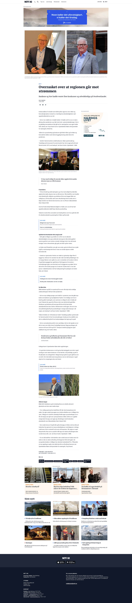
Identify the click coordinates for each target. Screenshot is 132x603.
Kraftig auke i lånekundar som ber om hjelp (51, 281)
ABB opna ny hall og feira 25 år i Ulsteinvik (66, 543)
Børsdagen (29, 543)
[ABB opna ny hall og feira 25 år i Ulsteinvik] (66, 532)
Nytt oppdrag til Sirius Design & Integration (91, 544)
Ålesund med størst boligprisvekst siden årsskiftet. (51, 224)
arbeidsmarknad (49, 461)
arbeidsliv (80, 461)
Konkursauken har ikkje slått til (48, 366)
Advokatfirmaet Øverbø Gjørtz (62, 493)
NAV (71, 461)
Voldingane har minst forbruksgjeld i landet (51, 278)
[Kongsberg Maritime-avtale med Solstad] (94, 508)
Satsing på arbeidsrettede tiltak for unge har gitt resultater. (52, 229)
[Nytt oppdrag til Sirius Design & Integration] (94, 532)
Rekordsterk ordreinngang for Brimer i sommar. (64, 521)
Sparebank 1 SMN (65, 461)
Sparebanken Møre (87, 493)
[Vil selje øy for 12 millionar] (38, 508)
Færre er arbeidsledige (46, 227)
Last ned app (49, 1)
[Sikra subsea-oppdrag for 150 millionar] (66, 508)
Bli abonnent (56, 1)
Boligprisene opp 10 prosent (47, 223)
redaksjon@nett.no (33, 594)
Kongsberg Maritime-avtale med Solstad (94, 518)
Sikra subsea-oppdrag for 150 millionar (65, 518)
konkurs (75, 461)
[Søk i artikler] (38, 2)
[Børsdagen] (38, 532)
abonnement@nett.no (35, 596)
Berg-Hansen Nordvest (32, 493)
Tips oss (42, 1)
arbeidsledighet (58, 461)
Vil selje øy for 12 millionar (33, 518)
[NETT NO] (29, 2)
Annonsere (63, 1)
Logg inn (99, 1)
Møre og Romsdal (41, 461)
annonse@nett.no (32, 595)
